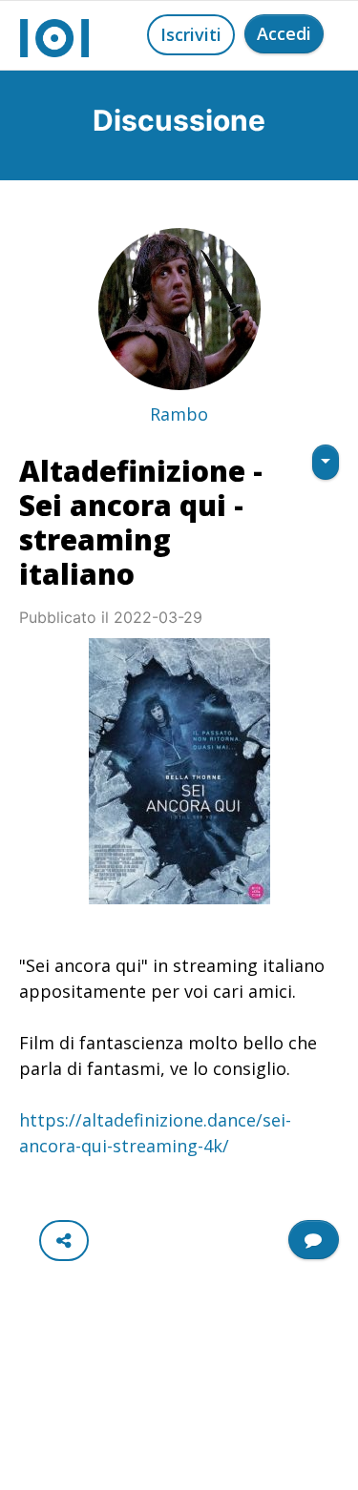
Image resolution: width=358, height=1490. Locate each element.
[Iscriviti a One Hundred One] (313, 1239)
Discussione (179, 120)
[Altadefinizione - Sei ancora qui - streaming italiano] (179, 771)
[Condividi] (64, 1240)
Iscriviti (190, 34)
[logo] (54, 35)
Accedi (284, 33)
